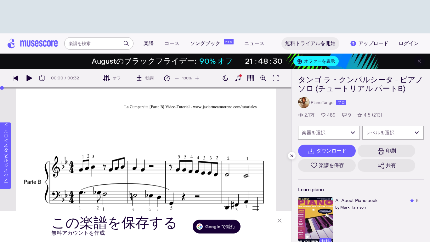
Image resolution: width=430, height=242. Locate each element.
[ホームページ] (33, 43)
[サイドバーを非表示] (292, 155)
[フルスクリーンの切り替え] (275, 78)
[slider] (2, 88)
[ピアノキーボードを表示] (238, 78)
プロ (341, 102)
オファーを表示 (319, 61)
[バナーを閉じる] (419, 61)
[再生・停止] (29, 78)
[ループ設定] (42, 78)
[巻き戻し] (15, 78)
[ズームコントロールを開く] (263, 78)
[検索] (126, 43)
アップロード (373, 43)
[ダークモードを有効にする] (225, 78)
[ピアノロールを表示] (250, 78)
